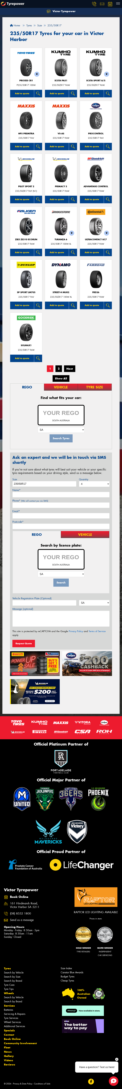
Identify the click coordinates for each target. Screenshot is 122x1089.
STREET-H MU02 (61, 292)
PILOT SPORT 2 (26, 186)
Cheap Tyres (67, 980)
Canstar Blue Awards (72, 972)
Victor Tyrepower (63, 11)
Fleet (7, 1047)
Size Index (66, 968)
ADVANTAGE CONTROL (96, 186)
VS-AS (61, 133)
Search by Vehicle (14, 972)
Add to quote (22, 93)
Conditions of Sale (42, 1083)
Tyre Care (9, 985)
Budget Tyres (67, 976)
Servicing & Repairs (14, 1014)
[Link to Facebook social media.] (91, 1082)
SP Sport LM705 (26, 292)
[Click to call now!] (94, 4)
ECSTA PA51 (61, 80)
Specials (9, 1030)
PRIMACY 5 (61, 186)
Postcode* (18, 522)
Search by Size (12, 976)
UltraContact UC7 (96, 239)
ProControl (95, 133)
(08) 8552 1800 (20, 913)
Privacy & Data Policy (22, 1083)
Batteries (8, 1010)
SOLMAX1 (26, 345)
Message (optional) (22, 609)
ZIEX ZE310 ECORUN (26, 239)
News (8, 1051)
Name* (16, 490)
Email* (16, 511)
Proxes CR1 (26, 80)
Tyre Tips (9, 989)
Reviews (9, 1064)
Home (16, 25)
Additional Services (14, 1026)
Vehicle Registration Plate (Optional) (32, 598)
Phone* (30, 500)
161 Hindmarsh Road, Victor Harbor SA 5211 (24, 905)
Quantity (83, 479)
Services (9, 1005)
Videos (8, 1060)
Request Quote (24, 643)
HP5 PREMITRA (26, 133)
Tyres (7, 968)
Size (14, 479)
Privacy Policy (76, 631)
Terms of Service (97, 631)
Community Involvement (20, 1043)
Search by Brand (13, 980)
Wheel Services (12, 1022)
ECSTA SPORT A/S (95, 80)
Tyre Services (11, 1018)
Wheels (9, 993)
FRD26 (95, 292)
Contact (9, 1034)
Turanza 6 (61, 239)
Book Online (12, 1039)
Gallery (9, 1056)
